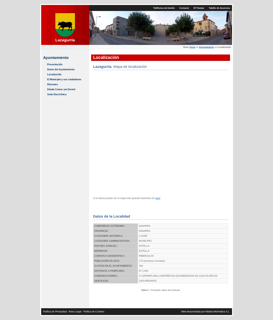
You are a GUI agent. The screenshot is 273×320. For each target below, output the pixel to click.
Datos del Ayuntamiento (61, 69)
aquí (157, 198)
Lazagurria (65, 40)
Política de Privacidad (55, 311)
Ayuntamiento (206, 47)
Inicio (192, 47)
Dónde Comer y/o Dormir (61, 89)
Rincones (52, 84)
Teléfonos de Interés (164, 8)
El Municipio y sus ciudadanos (64, 79)
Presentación (54, 64)
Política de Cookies (93, 311)
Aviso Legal (75, 311)
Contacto (184, 8)
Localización (54, 74)
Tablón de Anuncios (219, 8)
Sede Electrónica (57, 94)
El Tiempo (199, 8)
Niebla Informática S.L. (217, 311)
